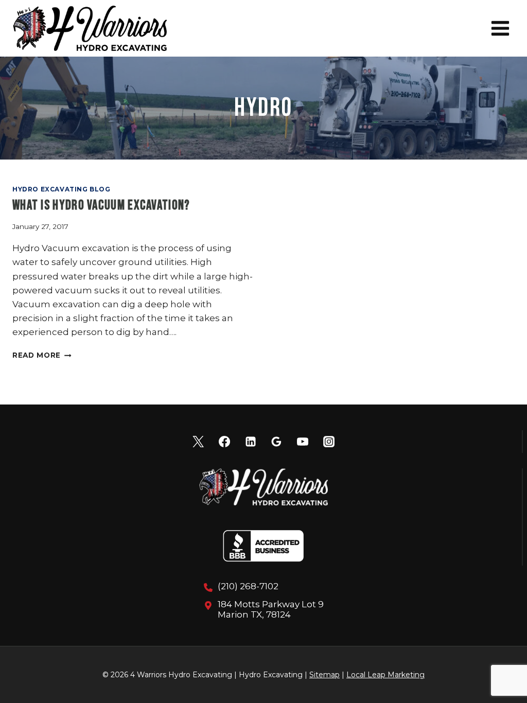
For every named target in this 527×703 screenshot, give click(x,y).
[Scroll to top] (501, 661)
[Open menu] (500, 28)
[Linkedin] (250, 441)
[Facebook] (224, 441)
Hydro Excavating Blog (61, 189)
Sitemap (324, 674)
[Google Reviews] (276, 441)
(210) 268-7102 (248, 586)
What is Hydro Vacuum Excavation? (101, 206)
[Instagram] (329, 441)
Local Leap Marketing (385, 674)
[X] (198, 441)
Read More (42, 355)
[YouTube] (302, 441)
